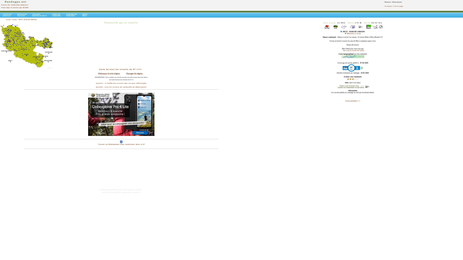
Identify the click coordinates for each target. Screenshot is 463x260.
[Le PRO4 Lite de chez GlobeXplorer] (121, 138)
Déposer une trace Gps (22, 15)
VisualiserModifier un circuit (39, 15)
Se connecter (388, 6)
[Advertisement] (121, 170)
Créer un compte (398, 6)
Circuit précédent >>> (352, 101)
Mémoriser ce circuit (353, 33)
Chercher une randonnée (71, 15)
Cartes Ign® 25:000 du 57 (7, 15)
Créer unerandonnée (56, 15)
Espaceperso (84, 15)
